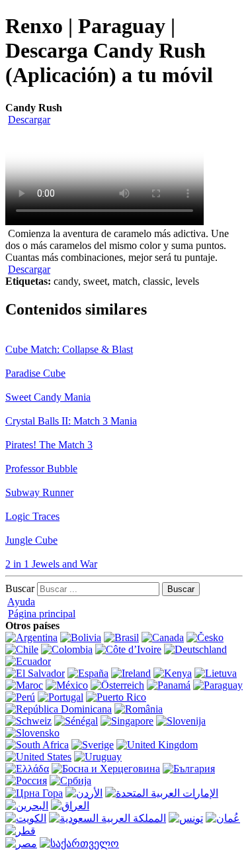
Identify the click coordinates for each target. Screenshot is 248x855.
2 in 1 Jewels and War (51, 564)
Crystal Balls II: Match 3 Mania (71, 421)
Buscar (19, 588)
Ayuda (21, 601)
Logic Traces (32, 516)
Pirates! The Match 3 (49, 444)
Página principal (41, 613)
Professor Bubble (41, 468)
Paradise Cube (35, 373)
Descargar (29, 119)
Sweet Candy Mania (48, 397)
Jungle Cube (31, 540)
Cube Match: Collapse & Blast (69, 349)
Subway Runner (39, 492)
